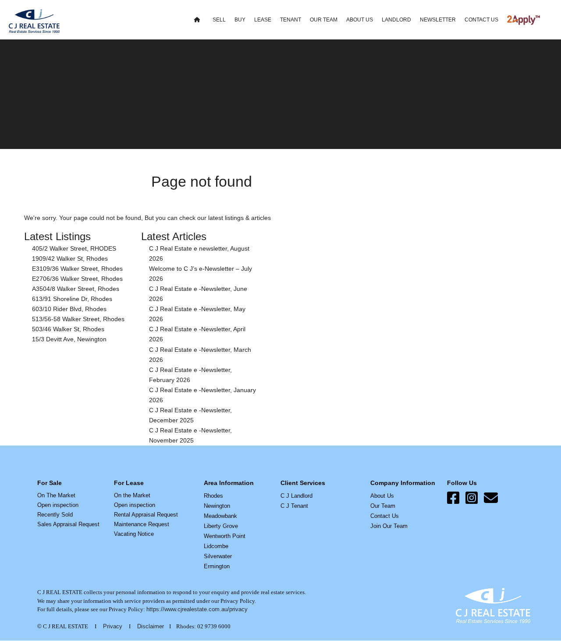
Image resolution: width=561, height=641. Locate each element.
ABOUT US (359, 20)
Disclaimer (150, 626)
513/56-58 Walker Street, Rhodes (78, 318)
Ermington (217, 566)
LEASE (262, 20)
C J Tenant (294, 506)
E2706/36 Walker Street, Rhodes (77, 278)
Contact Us (384, 516)
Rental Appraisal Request (146, 514)
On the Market (132, 495)
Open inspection (57, 505)
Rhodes (213, 495)
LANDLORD (396, 20)
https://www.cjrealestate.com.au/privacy (197, 609)
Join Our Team (389, 526)
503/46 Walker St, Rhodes (68, 329)
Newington (217, 506)
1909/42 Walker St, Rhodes (70, 258)
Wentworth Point (224, 536)
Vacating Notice (134, 534)
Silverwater (218, 556)
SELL (219, 20)
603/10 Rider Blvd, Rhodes (69, 308)
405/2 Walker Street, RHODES (74, 248)
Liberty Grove (221, 526)
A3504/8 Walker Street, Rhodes (75, 288)
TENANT (290, 20)
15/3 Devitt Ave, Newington (69, 339)
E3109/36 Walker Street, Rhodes (77, 268)
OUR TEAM (323, 20)
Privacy (112, 626)
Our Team (382, 506)
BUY (239, 20)
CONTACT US (481, 20)
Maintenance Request (141, 524)
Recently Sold (55, 514)
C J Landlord (296, 495)
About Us (382, 495)
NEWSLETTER (438, 20)
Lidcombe (216, 546)
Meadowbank (220, 516)
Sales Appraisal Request (68, 524)
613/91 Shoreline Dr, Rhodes (72, 298)
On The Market (56, 495)
